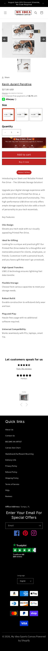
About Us (9, 429)
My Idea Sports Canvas (23, 636)
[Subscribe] (40, 525)
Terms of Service (12, 484)
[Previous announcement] (5, 3)
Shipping (5, 93)
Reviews (8, 496)
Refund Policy (11, 472)
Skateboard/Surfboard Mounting (19, 454)
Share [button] (7, 77)
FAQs (7, 490)
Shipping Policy (12, 478)
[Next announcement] (43, 3)
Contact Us (10, 435)
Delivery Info (10, 460)
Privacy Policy (11, 466)
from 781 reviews (24, 368)
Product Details (24, 172)
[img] (24, 365)
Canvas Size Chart (13, 447)
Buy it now (24, 162)
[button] (5, 13)
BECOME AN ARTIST (13, 441)
